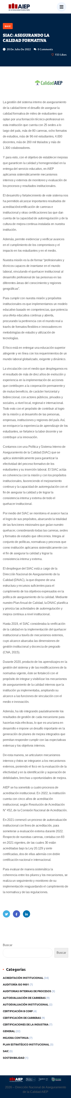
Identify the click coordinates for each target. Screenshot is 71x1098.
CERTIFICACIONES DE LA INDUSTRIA (25, 1024)
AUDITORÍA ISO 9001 (16, 984)
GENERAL (9, 1031)
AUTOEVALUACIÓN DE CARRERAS (24, 997)
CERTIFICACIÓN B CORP (18, 1011)
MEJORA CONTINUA (16, 1037)
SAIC (8, 26)
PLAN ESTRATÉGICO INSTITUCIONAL (26, 1044)
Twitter (6, 914)
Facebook (16, 914)
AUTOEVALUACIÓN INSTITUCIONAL (25, 1004)
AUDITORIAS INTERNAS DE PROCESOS (27, 991)
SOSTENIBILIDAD (13, 1057)
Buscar (7, 945)
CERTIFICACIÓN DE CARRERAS (22, 1017)
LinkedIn (26, 914)
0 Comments (45, 49)
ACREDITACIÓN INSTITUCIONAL (23, 977)
